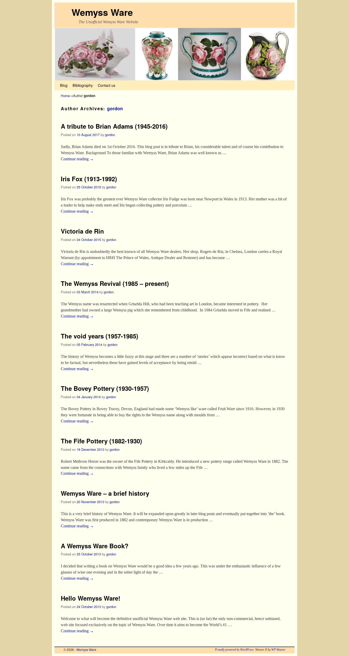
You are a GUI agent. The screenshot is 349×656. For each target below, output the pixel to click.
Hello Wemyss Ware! (90, 598)
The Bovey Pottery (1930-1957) (105, 388)
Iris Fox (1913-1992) (89, 178)
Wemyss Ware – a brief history (105, 493)
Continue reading (77, 159)
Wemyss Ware (102, 12)
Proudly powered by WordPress (234, 649)
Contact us (106, 85)
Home (65, 95)
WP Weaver (278, 649)
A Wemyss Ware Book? (95, 545)
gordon (115, 108)
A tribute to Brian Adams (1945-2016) (114, 126)
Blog (63, 85)
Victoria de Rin (82, 231)
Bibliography (83, 85)
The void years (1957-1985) (99, 336)
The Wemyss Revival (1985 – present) (115, 283)
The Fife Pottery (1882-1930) (101, 440)
